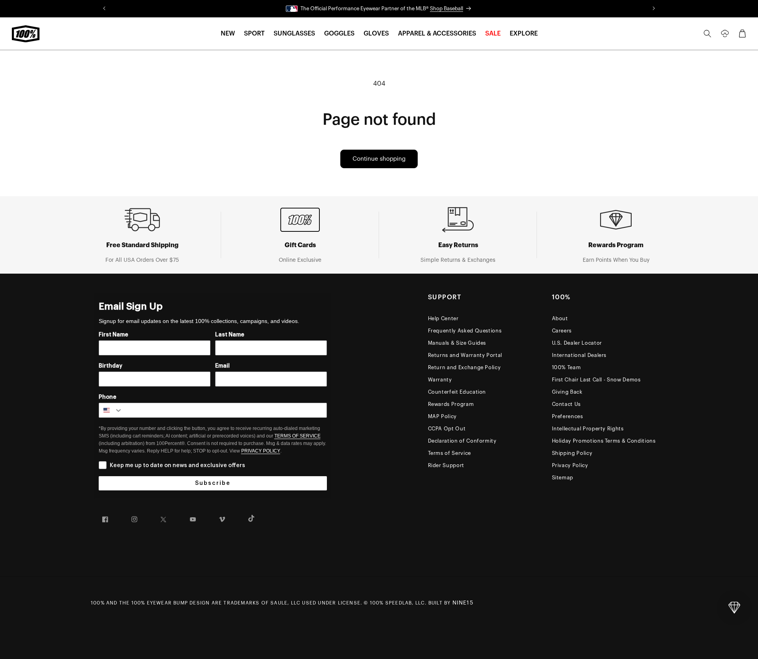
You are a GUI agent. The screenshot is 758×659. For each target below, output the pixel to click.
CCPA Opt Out (447, 428)
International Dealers (579, 355)
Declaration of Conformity (462, 440)
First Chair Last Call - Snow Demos (596, 379)
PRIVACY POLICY (260, 451)
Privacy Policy (570, 465)
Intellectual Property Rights (588, 428)
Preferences (567, 416)
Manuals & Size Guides (457, 342)
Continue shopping (379, 159)
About (560, 318)
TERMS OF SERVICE (297, 436)
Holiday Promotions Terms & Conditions (604, 440)
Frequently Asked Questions (465, 330)
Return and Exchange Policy (464, 367)
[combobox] (111, 410)
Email (222, 366)
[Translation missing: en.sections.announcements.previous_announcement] (104, 8)
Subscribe (213, 483)
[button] (228, 33)
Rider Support (446, 465)
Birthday (110, 366)
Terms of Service (449, 453)
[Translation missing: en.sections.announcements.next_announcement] (653, 8)
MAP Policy (442, 416)
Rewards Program (451, 404)
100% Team (566, 367)
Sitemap (563, 477)
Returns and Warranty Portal (465, 355)
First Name (113, 335)
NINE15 (462, 603)
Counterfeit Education (457, 391)
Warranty (440, 379)
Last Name (229, 335)
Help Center (443, 318)
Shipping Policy (572, 453)
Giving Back (567, 391)
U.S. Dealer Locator (577, 342)
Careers (562, 330)
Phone (107, 397)
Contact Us (566, 404)
